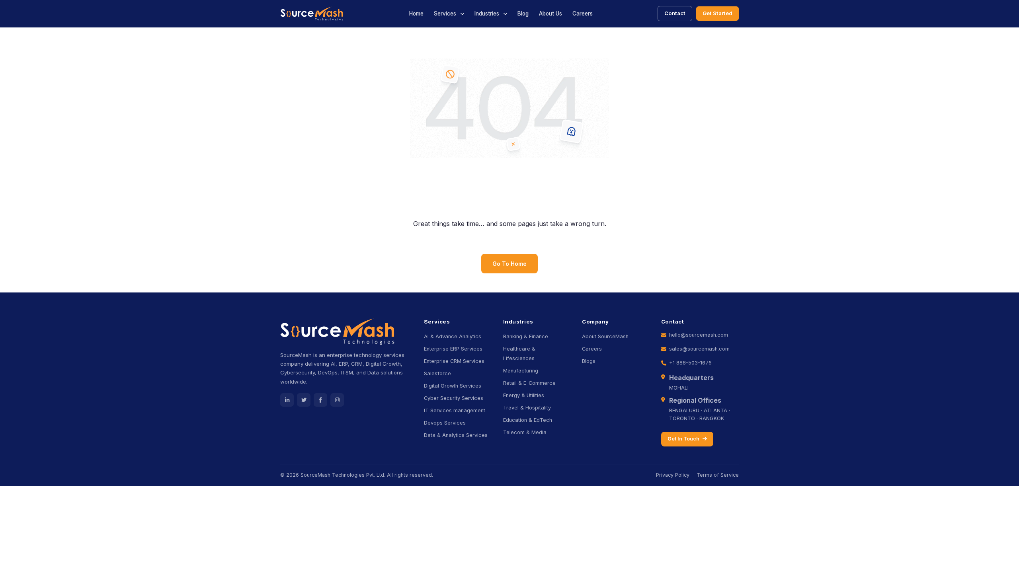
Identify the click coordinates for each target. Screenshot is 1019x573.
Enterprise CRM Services (454, 361)
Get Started (717, 13)
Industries (486, 13)
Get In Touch (683, 439)
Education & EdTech (527, 420)
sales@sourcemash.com (699, 349)
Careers (582, 13)
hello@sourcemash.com (698, 335)
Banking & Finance (525, 336)
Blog (523, 13)
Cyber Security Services (453, 398)
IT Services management (454, 410)
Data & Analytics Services (456, 435)
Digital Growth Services (452, 386)
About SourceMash (605, 336)
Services (445, 13)
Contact (674, 13)
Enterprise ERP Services (453, 349)
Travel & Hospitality (527, 408)
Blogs (588, 361)
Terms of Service (718, 475)
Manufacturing (520, 371)
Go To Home (509, 263)
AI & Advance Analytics (452, 336)
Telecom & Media (525, 432)
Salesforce (437, 373)
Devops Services (445, 423)
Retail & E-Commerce (529, 383)
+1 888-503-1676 (690, 363)
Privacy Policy (672, 475)
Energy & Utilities (523, 395)
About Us (550, 13)
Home (416, 13)
